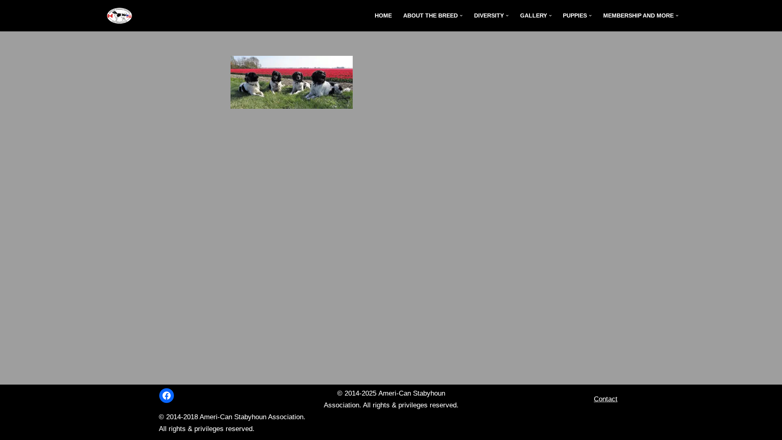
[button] (461, 15)
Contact (605, 399)
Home (383, 16)
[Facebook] (166, 395)
